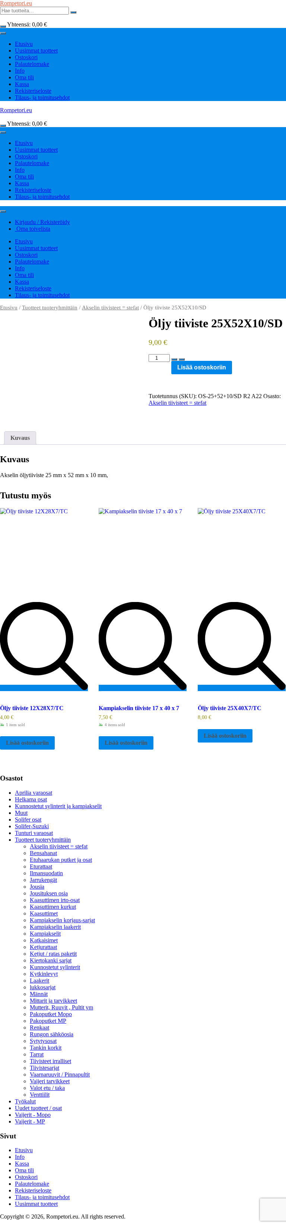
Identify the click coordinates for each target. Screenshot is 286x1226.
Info (20, 70)
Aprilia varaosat (33, 793)
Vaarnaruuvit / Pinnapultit (60, 1074)
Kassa (22, 84)
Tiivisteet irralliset (50, 1061)
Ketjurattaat (43, 947)
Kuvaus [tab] (20, 438)
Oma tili (24, 77)
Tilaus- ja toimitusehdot (42, 97)
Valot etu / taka (47, 1088)
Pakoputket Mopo (51, 1014)
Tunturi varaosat (34, 833)
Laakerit (39, 980)
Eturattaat (41, 866)
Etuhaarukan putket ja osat (61, 860)
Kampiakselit (45, 933)
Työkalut (25, 1101)
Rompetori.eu (16, 3)
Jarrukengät (43, 880)
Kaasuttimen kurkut (53, 907)
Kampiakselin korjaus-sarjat (62, 920)
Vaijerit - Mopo (33, 1115)
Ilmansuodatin (46, 873)
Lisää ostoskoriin (201, 367)
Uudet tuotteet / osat (38, 1108)
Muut (21, 813)
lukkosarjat (42, 987)
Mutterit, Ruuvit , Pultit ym (61, 1007)
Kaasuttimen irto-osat (55, 900)
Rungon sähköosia (51, 1034)
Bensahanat (43, 853)
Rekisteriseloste (33, 91)
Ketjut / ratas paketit (53, 954)
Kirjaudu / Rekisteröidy (42, 222)
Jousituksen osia (49, 893)
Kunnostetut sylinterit (55, 967)
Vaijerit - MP (30, 1121)
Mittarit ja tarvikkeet (53, 1000)
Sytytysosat (43, 1041)
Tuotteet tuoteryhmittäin (49, 308)
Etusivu (24, 44)
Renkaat (39, 1027)
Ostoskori (26, 57)
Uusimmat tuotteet (36, 50)
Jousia (37, 886)
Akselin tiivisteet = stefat (110, 308)
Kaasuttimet (44, 913)
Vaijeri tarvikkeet (50, 1081)
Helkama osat (31, 799)
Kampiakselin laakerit (55, 927)
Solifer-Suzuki (32, 826)
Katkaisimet (44, 940)
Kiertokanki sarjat (51, 960)
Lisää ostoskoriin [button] (27, 743)
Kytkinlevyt (44, 974)
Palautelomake (32, 64)
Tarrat (37, 1054)
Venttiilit (40, 1094)
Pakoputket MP (48, 1021)
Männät (39, 994)
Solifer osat (28, 819)
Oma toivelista (32, 229)
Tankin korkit (45, 1047)
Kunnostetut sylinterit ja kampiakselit (58, 806)
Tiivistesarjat (44, 1068)
